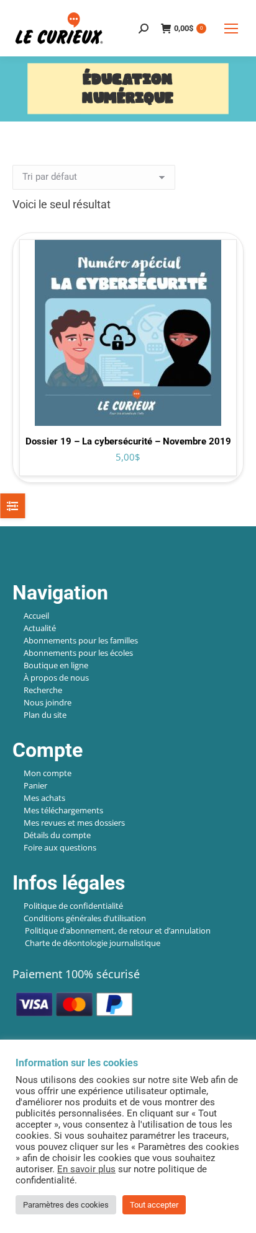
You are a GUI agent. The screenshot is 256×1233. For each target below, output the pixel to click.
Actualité (40, 628)
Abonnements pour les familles (81, 640)
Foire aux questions (60, 847)
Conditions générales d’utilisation (85, 918)
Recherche (43, 690)
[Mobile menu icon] (231, 28)
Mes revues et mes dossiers (74, 822)
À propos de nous (56, 677)
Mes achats (44, 797)
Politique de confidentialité (73, 905)
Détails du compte (57, 835)
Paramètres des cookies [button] (66, 1204)
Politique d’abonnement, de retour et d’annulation (118, 930)
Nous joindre (47, 702)
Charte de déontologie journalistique (92, 942)
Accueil (36, 615)
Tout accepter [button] (154, 1204)
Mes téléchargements (63, 810)
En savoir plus (86, 1169)
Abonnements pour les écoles (78, 652)
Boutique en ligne (56, 665)
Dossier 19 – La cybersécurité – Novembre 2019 (128, 441)
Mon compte (47, 773)
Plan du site (45, 714)
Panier (35, 785)
